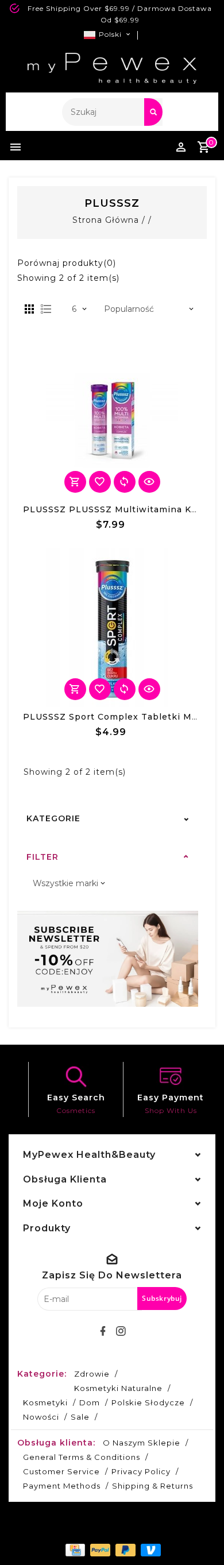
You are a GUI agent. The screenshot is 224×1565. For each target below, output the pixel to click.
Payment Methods (62, 1485)
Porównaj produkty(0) (66, 263)
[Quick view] (149, 482)
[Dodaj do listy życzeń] (100, 482)
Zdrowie (92, 1373)
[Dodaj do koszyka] (75, 482)
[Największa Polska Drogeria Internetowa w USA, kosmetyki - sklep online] (112, 68)
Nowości (41, 1416)
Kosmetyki (45, 1402)
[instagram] (121, 1331)
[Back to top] (201, 1536)
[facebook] (103, 1331)
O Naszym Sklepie (141, 1442)
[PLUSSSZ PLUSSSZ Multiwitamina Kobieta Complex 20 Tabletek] (112, 420)
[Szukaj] (153, 112)
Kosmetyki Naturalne (118, 1388)
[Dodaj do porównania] (125, 482)
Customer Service (61, 1471)
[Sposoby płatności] (74, 1549)
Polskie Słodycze (148, 1402)
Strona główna (105, 220)
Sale (80, 1416)
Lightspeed (141, 1529)
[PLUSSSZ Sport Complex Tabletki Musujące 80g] (112, 627)
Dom (89, 1402)
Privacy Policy (141, 1471)
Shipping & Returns (152, 1485)
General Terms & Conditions (81, 1457)
